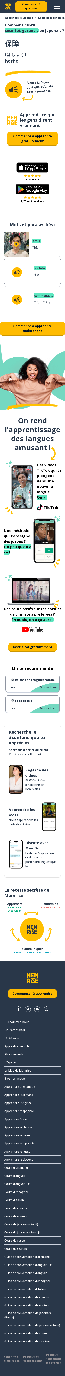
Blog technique (14, 1079)
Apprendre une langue (19, 1087)
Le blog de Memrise (17, 1070)
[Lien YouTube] (37, 1009)
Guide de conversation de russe (25, 1333)
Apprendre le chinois (18, 1127)
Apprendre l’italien (16, 1119)
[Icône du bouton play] (16, 244)
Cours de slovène (16, 1249)
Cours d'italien (14, 1200)
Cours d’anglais (14, 1176)
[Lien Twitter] (28, 1009)
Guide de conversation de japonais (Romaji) (27, 1315)
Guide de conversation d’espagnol (27, 1281)
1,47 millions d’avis (33, 201)
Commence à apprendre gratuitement (32, 138)
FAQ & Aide (11, 1038)
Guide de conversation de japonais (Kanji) (32, 1325)
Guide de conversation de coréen (26, 1305)
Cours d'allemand (16, 1168)
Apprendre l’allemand (18, 1095)
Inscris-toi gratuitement (32, 647)
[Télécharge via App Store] (32, 167)
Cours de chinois (15, 1208)
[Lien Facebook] (18, 1009)
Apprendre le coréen (18, 1135)
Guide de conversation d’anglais (25, 1273)
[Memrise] (8, 6)
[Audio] (13, 89)
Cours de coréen (15, 1216)
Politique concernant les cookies (53, 1358)
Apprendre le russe (17, 1151)
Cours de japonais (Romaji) (22, 1232)
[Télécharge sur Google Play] (33, 189)
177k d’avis (32, 179)
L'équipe (10, 1062)
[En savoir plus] (57, 6)
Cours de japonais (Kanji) (21, 1224)
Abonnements (13, 1054)
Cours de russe (14, 1240)
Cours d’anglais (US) (17, 1184)
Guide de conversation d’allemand (27, 1257)
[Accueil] (12, 120)
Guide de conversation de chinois (26, 1297)
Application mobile (16, 1046)
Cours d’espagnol (16, 1192)
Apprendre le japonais (19, 17)
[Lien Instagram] (46, 1009)
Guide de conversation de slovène (27, 1341)
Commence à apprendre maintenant (32, 328)
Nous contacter (14, 1030)
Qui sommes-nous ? (17, 1022)
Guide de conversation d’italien (25, 1289)
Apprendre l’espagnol (19, 1111)
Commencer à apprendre (31, 6)
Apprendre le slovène (18, 1160)
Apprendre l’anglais (17, 1103)
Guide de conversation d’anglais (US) (28, 1265)
